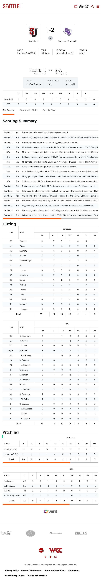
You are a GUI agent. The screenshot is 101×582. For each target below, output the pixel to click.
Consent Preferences (31, 570)
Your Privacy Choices (15, 576)
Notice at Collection (37, 576)
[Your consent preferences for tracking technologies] (2, 436)
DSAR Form (73, 570)
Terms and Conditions (55, 570)
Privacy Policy (12, 570)
